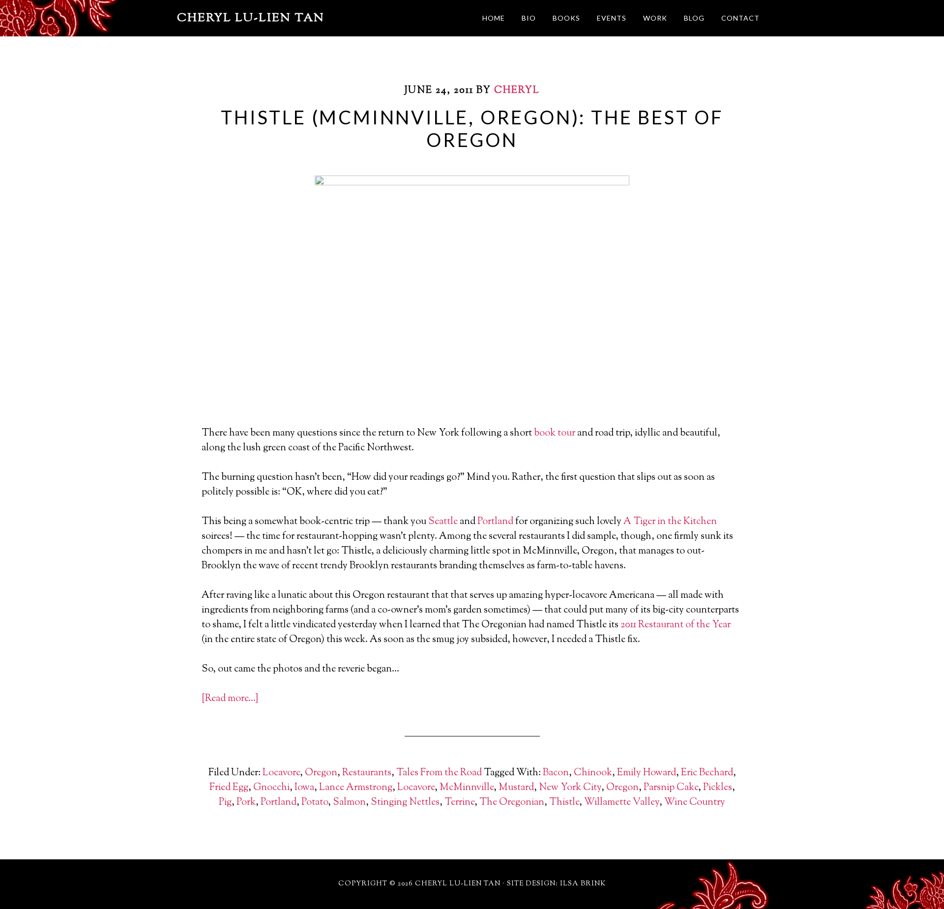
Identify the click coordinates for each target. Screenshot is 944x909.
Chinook (593, 773)
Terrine (459, 802)
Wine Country (694, 802)
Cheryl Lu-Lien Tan (250, 18)
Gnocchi (271, 788)
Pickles (717, 788)
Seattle (443, 522)
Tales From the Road (439, 773)
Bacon (556, 773)
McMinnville (467, 788)
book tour (554, 433)
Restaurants (366, 773)
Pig (225, 802)
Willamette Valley (621, 802)
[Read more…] (230, 699)
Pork (246, 802)
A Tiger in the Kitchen (670, 522)
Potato (314, 802)
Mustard (516, 788)
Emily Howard (646, 773)
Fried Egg (228, 788)
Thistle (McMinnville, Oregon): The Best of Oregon (472, 128)
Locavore (281, 773)
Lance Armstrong (355, 788)
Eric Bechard (707, 773)
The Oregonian (511, 802)
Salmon (349, 802)
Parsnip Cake (671, 788)
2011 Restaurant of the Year (675, 625)
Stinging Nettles (405, 802)
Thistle (564, 802)
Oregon (321, 773)
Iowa (304, 788)
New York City (570, 788)
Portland (495, 522)
